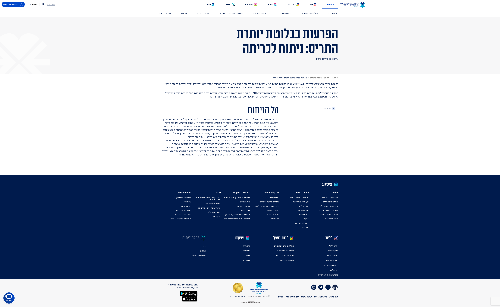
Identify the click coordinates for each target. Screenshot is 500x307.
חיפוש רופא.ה (260, 13)
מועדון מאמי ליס (331, 260)
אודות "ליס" (333, 246)
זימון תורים (51, 4)
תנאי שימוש (333, 297)
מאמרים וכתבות (273, 214)
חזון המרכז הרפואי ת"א (329, 206)
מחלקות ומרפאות (311, 13)
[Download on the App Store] (190, 298)
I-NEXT (228, 4)
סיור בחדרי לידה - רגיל (182, 214)
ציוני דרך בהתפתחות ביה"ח (327, 210)
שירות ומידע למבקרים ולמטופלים (236, 197)
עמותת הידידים (165, 13)
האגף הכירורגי (303, 210)
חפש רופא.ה (274, 197)
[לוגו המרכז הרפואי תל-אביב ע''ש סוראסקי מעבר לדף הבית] (354, 5)
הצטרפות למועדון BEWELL (180, 218)
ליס (311, 4)
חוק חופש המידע (292, 297)
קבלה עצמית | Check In (181, 210)
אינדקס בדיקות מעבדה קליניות (267, 206)
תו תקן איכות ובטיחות (237, 296)
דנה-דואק (291, 4)
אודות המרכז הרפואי (330, 197)
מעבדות (305, 227)
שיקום (270, 4)
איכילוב (330, 4)
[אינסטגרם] (313, 287)
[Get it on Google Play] (189, 293)
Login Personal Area (182, 197)
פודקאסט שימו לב (213, 203)
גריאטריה (246, 246)
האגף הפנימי (303, 214)
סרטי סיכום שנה (331, 218)
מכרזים (281, 297)
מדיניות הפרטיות (320, 297)
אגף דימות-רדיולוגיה (300, 201)
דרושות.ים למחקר (199, 255)
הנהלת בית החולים (330, 201)
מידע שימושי (333, 250)
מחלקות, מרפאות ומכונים (284, 246)
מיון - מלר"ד (303, 206)
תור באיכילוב (245, 201)
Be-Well (249, 4)
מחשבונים (275, 218)
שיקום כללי (245, 255)
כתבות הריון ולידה (331, 265)
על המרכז (333, 13)
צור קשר (183, 13)
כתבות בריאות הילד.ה (285, 250)
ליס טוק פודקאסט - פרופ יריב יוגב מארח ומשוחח (207, 198)
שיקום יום (246, 260)
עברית (34, 4)
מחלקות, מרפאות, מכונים (298, 197)
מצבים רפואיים (273, 210)
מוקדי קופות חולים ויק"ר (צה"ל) (237, 214)
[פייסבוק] (328, 287)
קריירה (208, 4)
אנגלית (203, 251)
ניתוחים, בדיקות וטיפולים (319, 77)
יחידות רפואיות (332, 255)
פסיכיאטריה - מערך (300, 223)
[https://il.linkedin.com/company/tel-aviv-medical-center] (335, 287)
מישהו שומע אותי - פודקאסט (209, 208)
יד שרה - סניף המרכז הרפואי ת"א (237, 218)
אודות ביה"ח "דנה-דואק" (284, 255)
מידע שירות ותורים (285, 13)
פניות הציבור (245, 210)
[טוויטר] (320, 287)
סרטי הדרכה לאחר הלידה (328, 275)
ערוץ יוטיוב (216, 216)
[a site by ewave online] (250, 302)
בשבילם (246, 250)
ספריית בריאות (204, 13)
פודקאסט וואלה (214, 212)
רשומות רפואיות (244, 206)
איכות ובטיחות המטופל (329, 214)
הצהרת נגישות (306, 297)
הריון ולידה (334, 270)
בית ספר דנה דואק (287, 260)
